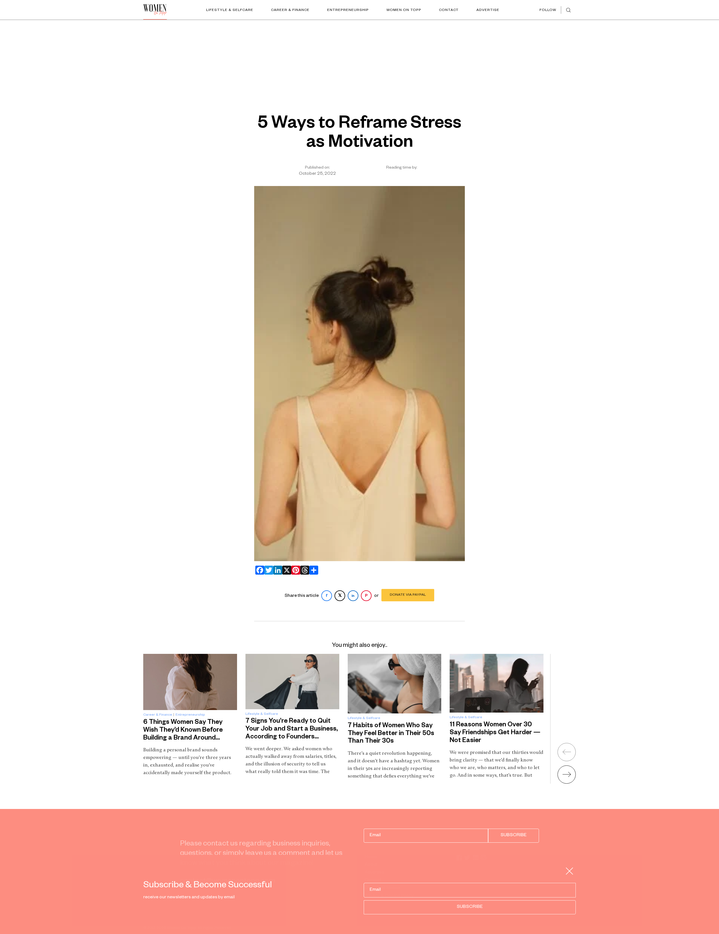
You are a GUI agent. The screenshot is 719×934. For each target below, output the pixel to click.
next (567, 774)
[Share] (312, 570)
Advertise (487, 10)
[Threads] (303, 570)
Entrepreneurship (348, 10)
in (353, 596)
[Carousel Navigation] (559, 761)
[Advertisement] (359, 62)
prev (567, 752)
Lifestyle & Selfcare (229, 10)
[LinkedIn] (276, 570)
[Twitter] (267, 570)
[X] (285, 570)
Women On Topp (403, 10)
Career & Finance (290, 10)
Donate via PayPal (408, 595)
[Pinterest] (294, 570)
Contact (449, 10)
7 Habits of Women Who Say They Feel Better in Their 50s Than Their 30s (391, 734)
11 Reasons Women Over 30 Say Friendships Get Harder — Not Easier (495, 733)
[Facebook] (258, 570)
